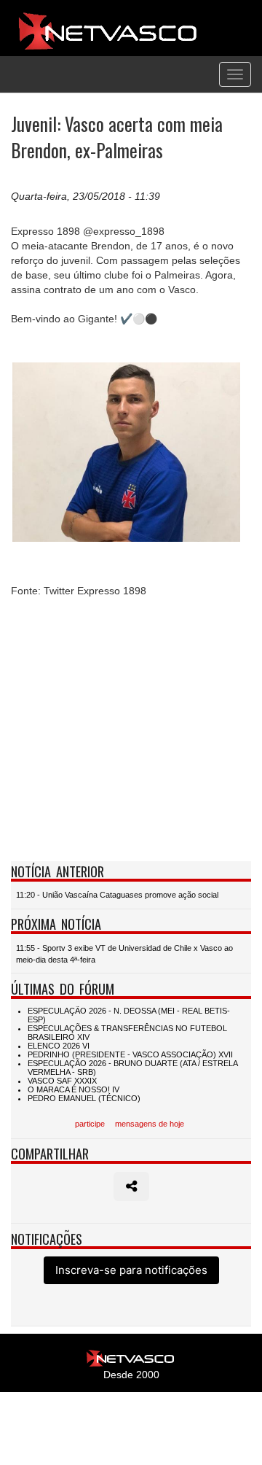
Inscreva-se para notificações (131, 1270)
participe (90, 1123)
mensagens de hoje (149, 1123)
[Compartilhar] (131, 1186)
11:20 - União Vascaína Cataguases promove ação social (117, 894)
